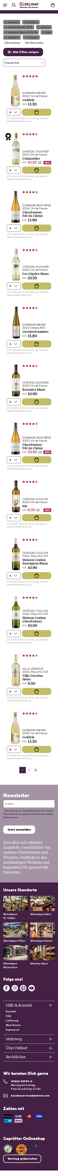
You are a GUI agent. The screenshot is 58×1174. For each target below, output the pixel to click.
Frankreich (32, 37)
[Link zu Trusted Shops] (8, 1149)
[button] (6, 5)
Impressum (12, 1029)
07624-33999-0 (21, 1081)
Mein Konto (13, 1025)
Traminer (45, 27)
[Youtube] (31, 987)
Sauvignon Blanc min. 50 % (22, 32)
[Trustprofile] (28, 1149)
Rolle (48, 32)
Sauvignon (13, 37)
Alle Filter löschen (34, 42)
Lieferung (12, 1020)
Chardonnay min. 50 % (20, 27)
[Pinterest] (23, 987)
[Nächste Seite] (29, 770)
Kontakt (11, 1011)
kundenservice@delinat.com (30, 1095)
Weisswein (13, 22)
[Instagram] (15, 987)
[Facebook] (6, 987)
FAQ (8, 1016)
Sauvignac (32, 22)
